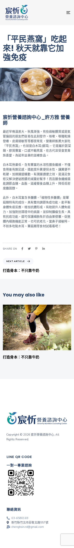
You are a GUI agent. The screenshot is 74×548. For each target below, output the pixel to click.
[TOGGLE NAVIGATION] (59, 12)
